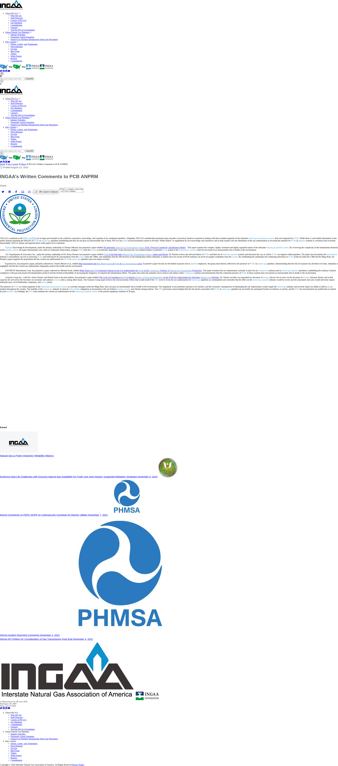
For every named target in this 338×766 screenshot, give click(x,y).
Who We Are (16, 16)
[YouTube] (9, 71)
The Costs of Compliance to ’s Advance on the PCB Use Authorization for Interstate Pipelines (159, 277)
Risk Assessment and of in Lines (110, 264)
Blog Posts (15, 51)
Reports (14, 58)
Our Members (16, 23)
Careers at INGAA (18, 20)
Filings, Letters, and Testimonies (24, 44)
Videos (13, 54)
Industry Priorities (18, 35)
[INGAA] (11, 9)
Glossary (14, 27)
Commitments (16, 25)
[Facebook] (4, 71)
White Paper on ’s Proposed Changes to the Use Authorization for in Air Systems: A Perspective (141, 270)
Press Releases (17, 46)
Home (2, 164)
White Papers (16, 56)
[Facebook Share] (16, 191)
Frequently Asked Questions (22, 37)
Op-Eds (14, 49)
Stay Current (10, 42)
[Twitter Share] (3, 191)
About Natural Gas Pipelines (17, 32)
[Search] (2, 73)
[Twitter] (1, 71)
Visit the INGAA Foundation (23, 30)
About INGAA (11, 13)
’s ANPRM (29, 238)
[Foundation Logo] (147, 699)
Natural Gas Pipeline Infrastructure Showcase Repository (34, 39)
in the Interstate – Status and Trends (136, 254)
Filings (23, 164)
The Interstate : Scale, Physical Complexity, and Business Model (144, 247)
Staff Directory (17, 18)
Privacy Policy (78, 765)
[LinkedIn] (6, 71)
